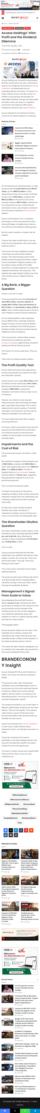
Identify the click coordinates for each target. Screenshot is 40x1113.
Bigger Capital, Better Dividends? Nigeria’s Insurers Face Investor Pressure (26, 146)
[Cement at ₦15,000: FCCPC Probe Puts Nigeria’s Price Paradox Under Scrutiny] (10, 906)
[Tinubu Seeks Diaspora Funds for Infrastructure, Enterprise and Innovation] (7, 1056)
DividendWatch (29, 818)
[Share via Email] (11, 835)
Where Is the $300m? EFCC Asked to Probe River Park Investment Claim (25, 1078)
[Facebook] (6, 830)
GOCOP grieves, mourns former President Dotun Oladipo (24, 158)
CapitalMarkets (11, 818)
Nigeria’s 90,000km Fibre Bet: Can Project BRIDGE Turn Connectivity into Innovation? (10, 865)
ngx (20, 823)
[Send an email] (19, 50)
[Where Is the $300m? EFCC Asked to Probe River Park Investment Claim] (7, 1079)
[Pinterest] (26, 830)
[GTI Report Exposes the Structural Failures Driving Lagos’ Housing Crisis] (30, 880)
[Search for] (37, 18)
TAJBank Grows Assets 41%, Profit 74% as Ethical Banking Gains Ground (29, 916)
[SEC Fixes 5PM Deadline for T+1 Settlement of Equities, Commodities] (7, 1090)
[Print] (16, 835)
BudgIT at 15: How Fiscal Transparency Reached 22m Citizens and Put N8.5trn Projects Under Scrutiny (26, 1022)
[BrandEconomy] (20, 17)
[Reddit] (31, 830)
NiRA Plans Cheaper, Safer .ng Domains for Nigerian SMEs (26, 1045)
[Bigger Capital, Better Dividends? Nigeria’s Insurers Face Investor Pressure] (7, 146)
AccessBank (29, 804)
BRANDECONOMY (20, 813)
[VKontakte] (6, 835)
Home (5, 23)
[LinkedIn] (16, 830)
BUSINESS (19, 28)
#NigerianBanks (12, 804)
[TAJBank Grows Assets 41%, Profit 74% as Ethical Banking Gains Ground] (30, 906)
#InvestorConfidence (20, 799)
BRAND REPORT (14, 23)
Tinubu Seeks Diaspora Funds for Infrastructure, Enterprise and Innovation (26, 1055)
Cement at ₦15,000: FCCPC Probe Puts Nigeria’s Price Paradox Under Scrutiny (9, 917)
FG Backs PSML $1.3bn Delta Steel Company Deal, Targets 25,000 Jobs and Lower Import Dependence (29, 865)
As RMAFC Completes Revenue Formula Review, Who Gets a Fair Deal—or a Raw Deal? (26, 1034)
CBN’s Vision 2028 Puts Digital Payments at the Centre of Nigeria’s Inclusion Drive (10, 891)
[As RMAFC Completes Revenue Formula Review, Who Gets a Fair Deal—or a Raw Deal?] (7, 1034)
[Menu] (3, 18)
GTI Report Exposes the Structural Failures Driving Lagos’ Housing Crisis (29, 890)
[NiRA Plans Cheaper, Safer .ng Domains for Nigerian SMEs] (7, 1047)
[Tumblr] (21, 830)
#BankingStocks (20, 795)
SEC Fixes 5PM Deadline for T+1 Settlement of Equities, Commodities (25, 1089)
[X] (11, 830)
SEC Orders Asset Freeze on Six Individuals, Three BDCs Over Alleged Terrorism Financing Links (25, 1067)
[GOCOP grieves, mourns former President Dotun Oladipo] (7, 158)
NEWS (27, 28)
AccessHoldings (20, 809)
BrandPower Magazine (11, 50)
